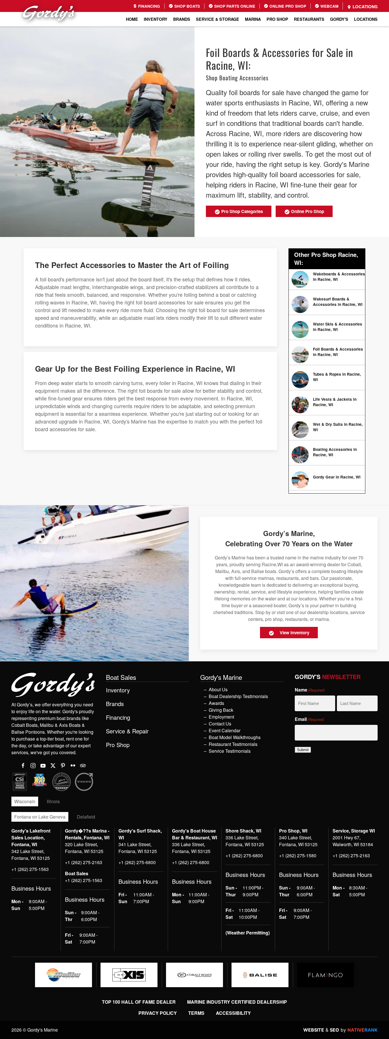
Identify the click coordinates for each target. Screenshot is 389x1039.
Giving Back (221, 710)
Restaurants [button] (309, 19)
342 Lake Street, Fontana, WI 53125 (30, 854)
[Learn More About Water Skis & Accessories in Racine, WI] (327, 329)
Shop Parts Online (234, 6)
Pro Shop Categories (241, 211)
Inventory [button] (155, 19)
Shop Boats (186, 6)
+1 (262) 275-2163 (83, 862)
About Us (218, 689)
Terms (196, 1013)
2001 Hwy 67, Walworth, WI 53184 (353, 841)
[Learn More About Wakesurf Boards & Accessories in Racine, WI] (327, 304)
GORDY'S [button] (339, 19)
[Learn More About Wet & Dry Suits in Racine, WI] (327, 430)
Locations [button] (366, 19)
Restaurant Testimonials (233, 744)
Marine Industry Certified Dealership (237, 1002)
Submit (303, 750)
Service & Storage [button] (217, 19)
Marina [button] (253, 19)
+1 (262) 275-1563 (30, 869)
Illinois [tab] (53, 801)
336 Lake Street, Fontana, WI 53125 (191, 847)
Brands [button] (181, 19)
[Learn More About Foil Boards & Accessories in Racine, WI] (327, 354)
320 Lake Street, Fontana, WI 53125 (84, 847)
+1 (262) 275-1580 (297, 855)
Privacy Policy (157, 1013)
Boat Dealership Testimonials (238, 696)
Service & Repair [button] (127, 731)
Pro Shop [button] (277, 19)
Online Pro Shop (287, 6)
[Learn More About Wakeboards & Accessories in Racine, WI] (327, 279)
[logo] (63, 975)
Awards (216, 703)
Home (132, 19)
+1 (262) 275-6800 (137, 862)
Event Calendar (224, 730)
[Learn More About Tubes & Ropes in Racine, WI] (327, 379)
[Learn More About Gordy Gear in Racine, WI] (327, 480)
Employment (221, 716)
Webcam (328, 6)
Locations (364, 6)
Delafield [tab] (86, 816)
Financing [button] (118, 717)
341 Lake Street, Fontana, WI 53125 (137, 847)
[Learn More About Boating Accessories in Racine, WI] (327, 455)
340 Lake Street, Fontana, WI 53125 (298, 841)
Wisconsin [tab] (24, 801)
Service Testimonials (230, 751)
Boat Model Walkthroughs (235, 737)
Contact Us (220, 723)
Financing (148, 6)
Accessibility (233, 1013)
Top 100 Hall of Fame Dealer (139, 1002)
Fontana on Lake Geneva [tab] (39, 816)
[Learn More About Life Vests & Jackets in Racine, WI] (327, 404)
